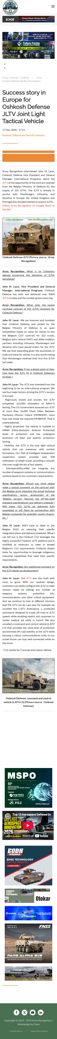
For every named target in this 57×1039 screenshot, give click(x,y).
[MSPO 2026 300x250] (28, 787)
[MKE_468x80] (28, 53)
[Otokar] (28, 895)
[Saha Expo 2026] (28, 36)
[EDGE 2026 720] (28, 18)
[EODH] (28, 865)
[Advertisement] (29, 158)
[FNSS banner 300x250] (28, 942)
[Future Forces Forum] (28, 45)
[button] (53, 6)
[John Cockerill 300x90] (28, 973)
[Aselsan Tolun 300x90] (28, 912)
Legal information (39, 1031)
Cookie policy (16, 1031)
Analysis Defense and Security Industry (23, 135)
